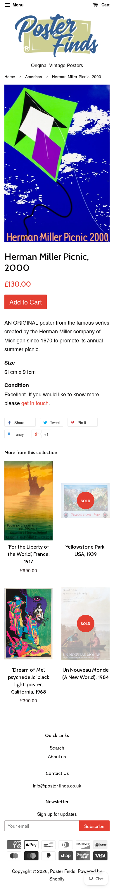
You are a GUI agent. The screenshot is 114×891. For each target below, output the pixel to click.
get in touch (35, 403)
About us (57, 756)
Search (57, 747)
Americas (33, 76)
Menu (17, 5)
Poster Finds (62, 871)
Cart (105, 5)
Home (9, 76)
